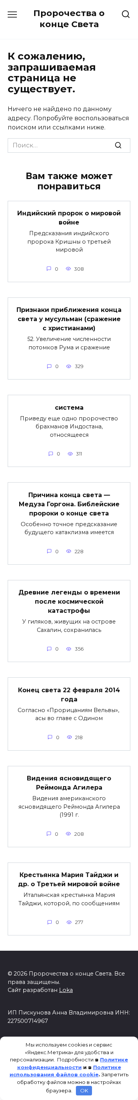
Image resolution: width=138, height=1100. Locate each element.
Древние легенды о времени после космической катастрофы (69, 601)
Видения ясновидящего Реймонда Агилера (69, 783)
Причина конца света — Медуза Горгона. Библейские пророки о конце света (69, 504)
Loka (66, 990)
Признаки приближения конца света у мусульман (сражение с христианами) (69, 319)
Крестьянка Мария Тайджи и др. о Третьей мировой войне (69, 879)
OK (84, 1090)
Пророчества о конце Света (69, 18)
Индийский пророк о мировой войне (69, 218)
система (69, 407)
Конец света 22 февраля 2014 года (69, 694)
